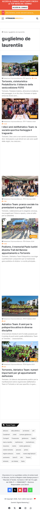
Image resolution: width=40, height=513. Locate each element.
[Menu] (3, 19)
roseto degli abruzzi (29, 453)
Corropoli (6, 438)
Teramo (28, 457)
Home (5, 32)
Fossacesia (15, 438)
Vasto (23, 461)
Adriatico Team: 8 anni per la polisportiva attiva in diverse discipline (17, 327)
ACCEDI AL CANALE (20, 7)
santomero (6, 457)
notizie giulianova (24, 446)
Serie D (15, 457)
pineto (26, 450)
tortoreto (5, 461)
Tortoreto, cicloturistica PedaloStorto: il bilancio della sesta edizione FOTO (17, 84)
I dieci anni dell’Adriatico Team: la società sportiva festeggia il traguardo (19, 130)
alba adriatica (15, 431)
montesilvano (30, 442)
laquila (33, 438)
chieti (14, 434)
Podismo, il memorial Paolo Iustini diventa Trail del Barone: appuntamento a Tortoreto (19, 249)
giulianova (25, 438)
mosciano (6, 446)
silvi (21, 457)
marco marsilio (7, 442)
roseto (18, 453)
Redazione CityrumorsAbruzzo (12, 78)
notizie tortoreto (8, 450)
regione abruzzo (8, 453)
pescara (18, 450)
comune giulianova (25, 434)
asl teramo (26, 431)
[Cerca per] (37, 19)
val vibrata (14, 461)
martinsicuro (19, 442)
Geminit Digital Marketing (19, 502)
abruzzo (5, 431)
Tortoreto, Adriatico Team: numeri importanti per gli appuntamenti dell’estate (20, 372)
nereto (14, 446)
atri (33, 431)
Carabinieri (6, 434)
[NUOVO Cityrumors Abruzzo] (14, 18)
